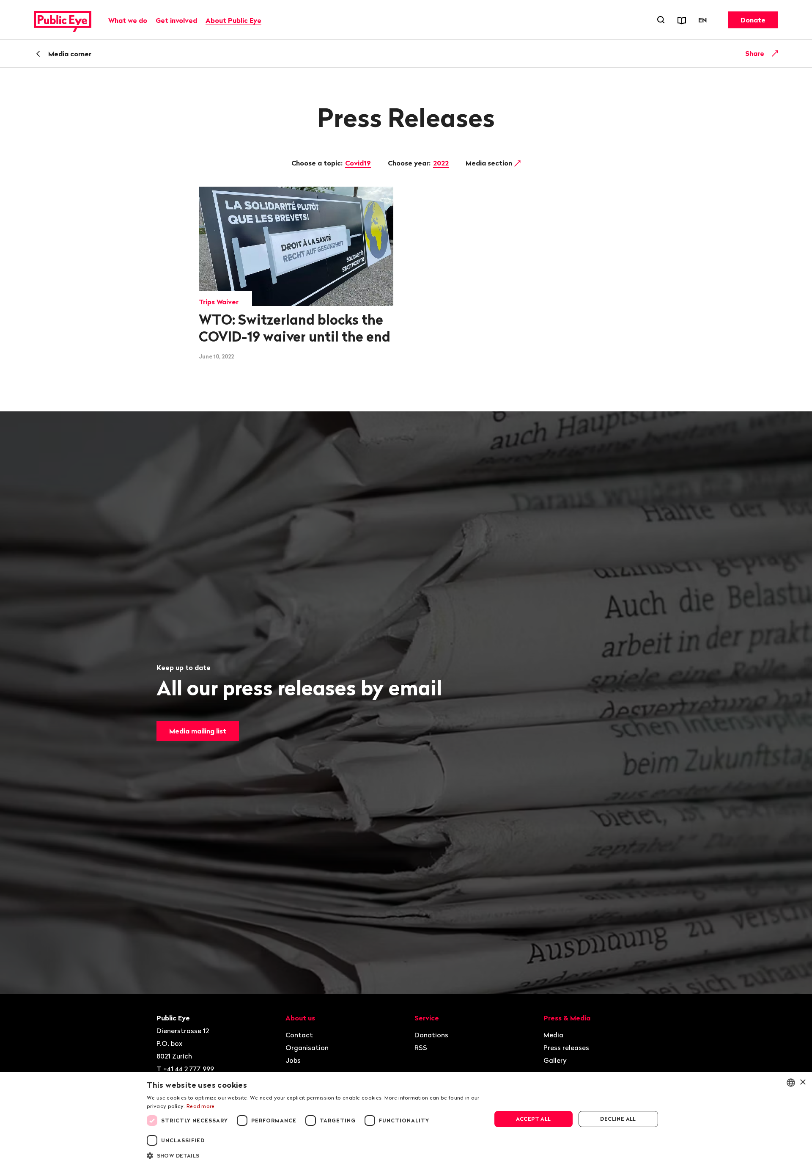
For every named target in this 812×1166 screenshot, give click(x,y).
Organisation (307, 1047)
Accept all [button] (533, 1119)
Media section (490, 163)
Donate (753, 20)
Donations (431, 1035)
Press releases (566, 1047)
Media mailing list (197, 731)
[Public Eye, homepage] (62, 20)
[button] (314, 1155)
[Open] (775, 53)
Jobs (293, 1060)
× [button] (802, 1082)
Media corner (69, 54)
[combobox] (791, 1082)
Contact (299, 1035)
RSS (420, 1047)
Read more (201, 1106)
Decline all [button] (618, 1119)
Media (553, 1035)
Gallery (555, 1060)
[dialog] (406, 1119)
